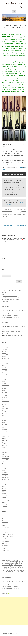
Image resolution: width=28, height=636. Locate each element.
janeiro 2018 (4, 399)
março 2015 (4, 429)
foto (11, 563)
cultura (14, 212)
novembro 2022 (5, 358)
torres (15, 214)
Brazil (22, 559)
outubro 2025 (5, 347)
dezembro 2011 (5, 499)
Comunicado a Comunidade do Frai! (14, 335)
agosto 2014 (4, 442)
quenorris (8, 570)
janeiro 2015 (4, 433)
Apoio (4, 294)
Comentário (5, 241)
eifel (17, 212)
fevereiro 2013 (5, 474)
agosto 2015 (4, 420)
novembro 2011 (5, 500)
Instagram (8, 204)
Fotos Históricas (17, 209)
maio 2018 (4, 394)
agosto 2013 (4, 463)
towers (18, 214)
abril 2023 (4, 356)
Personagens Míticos (6, 538)
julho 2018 (4, 390)
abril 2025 (4, 353)
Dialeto (3, 523)
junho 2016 (4, 413)
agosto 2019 (4, 376)
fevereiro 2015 (5, 431)
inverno (22, 566)
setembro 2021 (5, 363)
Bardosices (4, 516)
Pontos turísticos (5, 541)
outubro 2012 (5, 481)
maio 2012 (4, 490)
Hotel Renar (14, 566)
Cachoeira (4, 560)
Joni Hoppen (4, 567)
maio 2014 (4, 447)
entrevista (4, 563)
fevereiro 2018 (5, 397)
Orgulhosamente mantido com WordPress (10, 633)
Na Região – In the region (7, 534)
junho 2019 (4, 378)
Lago (3, 531)
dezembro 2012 (5, 477)
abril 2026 (4, 346)
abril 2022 (4, 360)
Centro (8, 560)
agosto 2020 (4, 370)
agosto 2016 (4, 410)
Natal (14, 569)
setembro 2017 (5, 402)
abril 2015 (4, 427)
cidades (10, 212)
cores (15, 560)
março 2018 (4, 395)
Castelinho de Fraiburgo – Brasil (9, 312)
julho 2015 (4, 422)
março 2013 (4, 472)
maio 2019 (4, 379)
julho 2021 (4, 365)
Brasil (18, 559)
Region (7, 214)
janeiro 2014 (4, 454)
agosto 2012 (4, 484)
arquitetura (14, 559)
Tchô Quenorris (5, 548)
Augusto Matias (5, 331)
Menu (14, 11)
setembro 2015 (5, 419)
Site (3, 269)
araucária (3, 559)
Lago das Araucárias (17, 567)
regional (11, 214)
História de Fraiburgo (6, 566)
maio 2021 (4, 367)
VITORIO (4, 337)
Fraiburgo (21, 212)
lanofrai (4, 569)
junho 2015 (4, 424)
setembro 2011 (5, 504)
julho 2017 (4, 404)
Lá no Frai (9, 569)
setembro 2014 (5, 440)
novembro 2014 (5, 436)
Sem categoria (5, 545)
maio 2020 (4, 372)
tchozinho (5, 571)
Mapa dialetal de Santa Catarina (10, 296)
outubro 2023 (5, 354)
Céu (3, 520)
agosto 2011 (4, 506)
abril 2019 (4, 381)
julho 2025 (4, 351)
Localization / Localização (7, 532)
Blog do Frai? (5, 301)
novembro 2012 (5, 479)
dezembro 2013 (5, 456)
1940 (23, 211)
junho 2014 (4, 445)
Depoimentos (5, 522)
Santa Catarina (15, 570)
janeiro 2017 (4, 406)
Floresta (3, 525)
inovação (19, 566)
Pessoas (3, 540)
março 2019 (4, 383)
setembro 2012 (5, 483)
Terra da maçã (4, 572)
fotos (14, 563)
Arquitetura (4, 515)
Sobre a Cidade (8, 211)
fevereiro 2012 (5, 495)
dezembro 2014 (5, 435)
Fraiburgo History (5, 565)
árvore (9, 572)
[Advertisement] (14, 611)
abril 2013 (4, 470)
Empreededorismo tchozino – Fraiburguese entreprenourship (8, 228)
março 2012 (4, 493)
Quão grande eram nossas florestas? (10, 315)
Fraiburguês (13, 565)
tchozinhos (10, 571)
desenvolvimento (14, 561)
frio (18, 565)
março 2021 (4, 369)
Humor (3, 529)
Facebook (20, 167)
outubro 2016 (5, 408)
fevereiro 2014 (5, 452)
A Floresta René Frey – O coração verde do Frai (12, 314)
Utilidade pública (5, 550)
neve (16, 568)
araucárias (8, 559)
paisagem (20, 569)
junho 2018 (4, 392)
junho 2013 (4, 467)
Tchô (15, 571)
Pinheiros (4, 570)
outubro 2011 (5, 502)
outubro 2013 (5, 459)
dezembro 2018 (5, 385)
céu (10, 561)
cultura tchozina (5, 561)
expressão (8, 563)
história (20, 565)
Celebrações (4, 518)
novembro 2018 (5, 386)
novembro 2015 (5, 417)
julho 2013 (4, 465)
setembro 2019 (5, 374)
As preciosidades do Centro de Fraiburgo (11, 317)
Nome (4, 258)
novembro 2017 (5, 401)
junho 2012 (4, 488)
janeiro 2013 (4, 475)
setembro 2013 (5, 461)
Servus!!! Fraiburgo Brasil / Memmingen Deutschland (13, 310)
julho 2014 (4, 443)
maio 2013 (4, 468)
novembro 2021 (5, 362)
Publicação (4, 543)
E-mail (4, 264)
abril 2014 (4, 449)
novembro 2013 (5, 458)
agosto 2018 (4, 388)
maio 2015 (4, 426)
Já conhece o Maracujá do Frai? (16, 330)
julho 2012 (4, 486)
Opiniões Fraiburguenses (7, 536)
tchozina (22, 570)
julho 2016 (4, 411)
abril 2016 (4, 415)
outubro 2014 (5, 438)
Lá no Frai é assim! (14, 3)
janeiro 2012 (4, 497)
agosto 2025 (4, 349)
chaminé (7, 212)
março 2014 (4, 451)
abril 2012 (4, 491)
